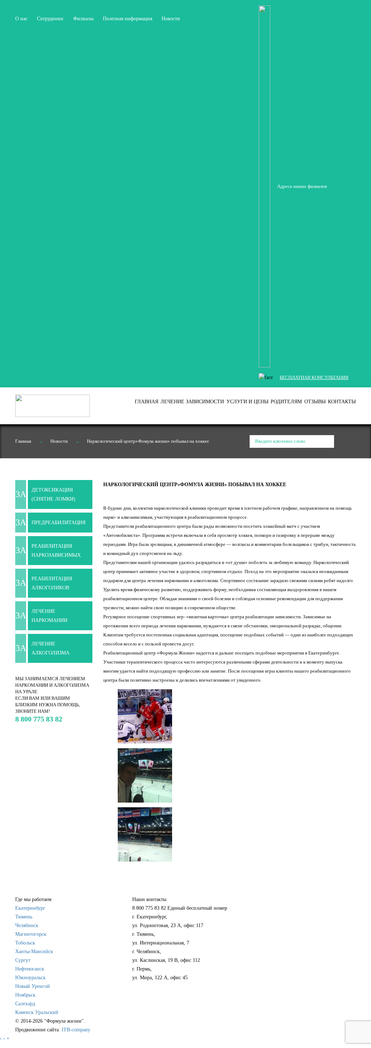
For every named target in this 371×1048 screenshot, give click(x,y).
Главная (146, 401)
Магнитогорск (30, 934)
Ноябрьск (25, 995)
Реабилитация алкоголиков (52, 583)
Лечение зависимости (192, 401)
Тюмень (23, 916)
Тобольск (25, 943)
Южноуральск (30, 977)
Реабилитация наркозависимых (56, 550)
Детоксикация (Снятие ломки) (53, 494)
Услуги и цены (247, 401)
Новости (171, 18)
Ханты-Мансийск (34, 951)
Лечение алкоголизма (51, 648)
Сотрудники (50, 18)
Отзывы (315, 401)
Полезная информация (127, 18)
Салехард (25, 1003)
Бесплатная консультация (314, 377)
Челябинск (26, 925)
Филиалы (83, 18)
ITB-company (76, 1029)
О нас (21, 18)
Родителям (286, 401)
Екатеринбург (30, 908)
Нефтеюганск (29, 969)
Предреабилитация (59, 522)
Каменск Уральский (36, 1012)
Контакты (342, 401)
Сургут (22, 960)
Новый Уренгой (32, 986)
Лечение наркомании (49, 616)
